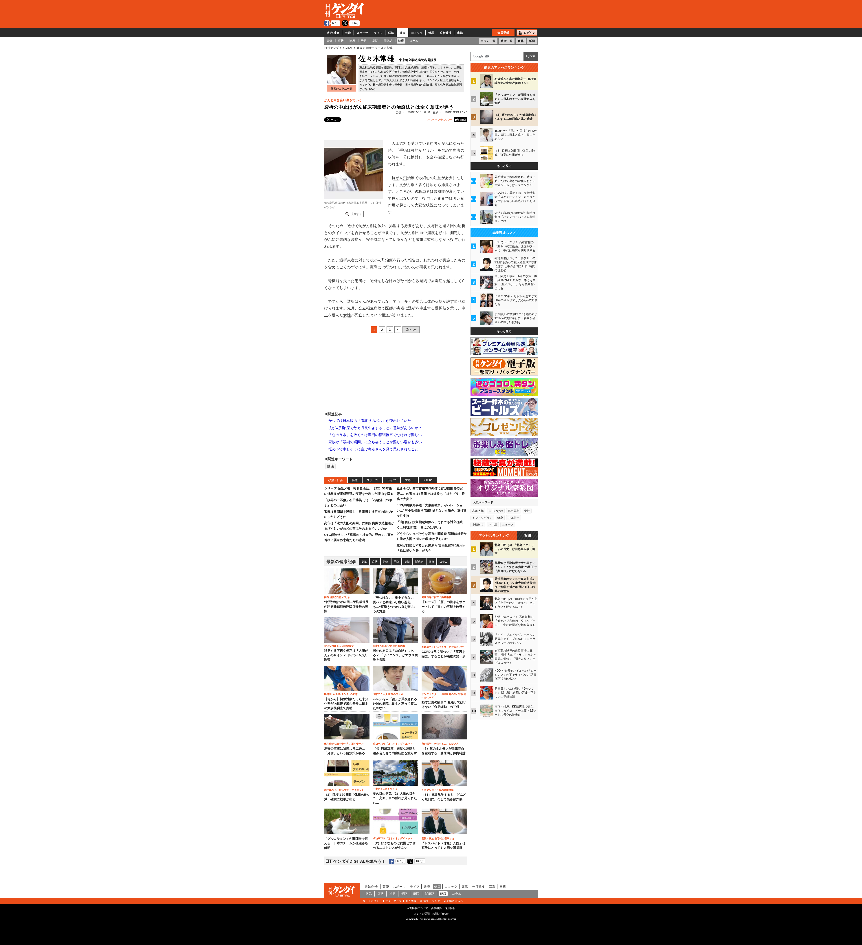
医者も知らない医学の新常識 (389, 646)
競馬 (431, 33)
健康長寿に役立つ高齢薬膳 (436, 597)
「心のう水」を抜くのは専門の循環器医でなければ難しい (375, 435)
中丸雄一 (513, 518)
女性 (347, 315)
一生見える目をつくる (385, 788)
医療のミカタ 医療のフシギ (388, 694)
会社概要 (436, 908)
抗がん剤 (399, 178)
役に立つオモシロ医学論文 (339, 646)
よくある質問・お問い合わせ (431, 913)
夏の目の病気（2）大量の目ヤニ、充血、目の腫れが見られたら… (395, 798)
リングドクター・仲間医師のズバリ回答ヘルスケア (444, 696)
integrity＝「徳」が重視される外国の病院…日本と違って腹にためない (395, 703)
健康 (402, 33)
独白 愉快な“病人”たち (337, 597)
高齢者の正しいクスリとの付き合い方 (443, 647)
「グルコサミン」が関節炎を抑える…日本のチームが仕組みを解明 (346, 843)
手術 (403, 150)
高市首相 (513, 511)
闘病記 (419, 561)
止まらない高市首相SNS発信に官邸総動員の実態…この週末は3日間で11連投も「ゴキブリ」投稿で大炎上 (431, 494)
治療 (385, 561)
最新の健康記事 (341, 561)
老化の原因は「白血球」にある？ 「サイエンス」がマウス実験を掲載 (395, 655)
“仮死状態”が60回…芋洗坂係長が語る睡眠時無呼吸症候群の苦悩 (346, 606)
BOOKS (428, 480)
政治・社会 (335, 480)
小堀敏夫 (478, 524)
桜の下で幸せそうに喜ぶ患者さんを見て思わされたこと (373, 449)
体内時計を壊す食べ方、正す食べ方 (344, 743)
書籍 (460, 33)
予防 (396, 561)
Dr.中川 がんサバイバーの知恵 (341, 694)
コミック (417, 33)
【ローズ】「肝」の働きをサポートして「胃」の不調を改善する (444, 606)
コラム (444, 561)
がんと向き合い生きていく (343, 100)
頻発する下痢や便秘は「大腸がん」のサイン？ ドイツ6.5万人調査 (346, 655)
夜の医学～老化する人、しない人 (440, 743)
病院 (407, 561)
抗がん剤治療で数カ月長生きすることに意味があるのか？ (375, 428)
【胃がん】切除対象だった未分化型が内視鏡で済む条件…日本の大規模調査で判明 (346, 703)
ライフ (378, 33)
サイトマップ (393, 901)
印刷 (463, 120)
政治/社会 (333, 33)
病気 (364, 561)
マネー (409, 480)
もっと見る (504, 166)
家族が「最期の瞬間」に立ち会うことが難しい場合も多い (375, 442)
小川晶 (492, 524)
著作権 (424, 901)
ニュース (508, 524)
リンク (436, 901)
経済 (391, 33)
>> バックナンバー (439, 119)
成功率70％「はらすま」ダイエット (393, 743)
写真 (492, 886)
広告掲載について (417, 908)
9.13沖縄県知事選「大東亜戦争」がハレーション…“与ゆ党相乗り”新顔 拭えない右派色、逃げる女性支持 (432, 510)
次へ (411, 329)
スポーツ (362, 33)
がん (445, 143)
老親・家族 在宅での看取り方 (438, 838)
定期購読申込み (453, 901)
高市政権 (478, 511)
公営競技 (445, 33)
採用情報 (450, 908)
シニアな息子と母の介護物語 (438, 790)
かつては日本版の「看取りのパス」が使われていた (369, 421)
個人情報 (410, 901)
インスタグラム (482, 518)
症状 (375, 561)
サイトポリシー (372, 901)
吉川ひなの (495, 511)
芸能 (348, 33)
